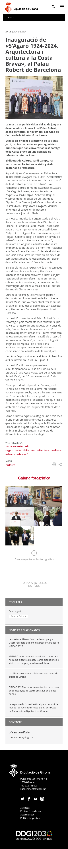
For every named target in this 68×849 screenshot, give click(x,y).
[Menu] (62, 7)
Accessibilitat (27, 814)
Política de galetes (30, 818)
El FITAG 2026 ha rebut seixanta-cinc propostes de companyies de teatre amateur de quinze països (34, 690)
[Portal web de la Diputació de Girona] (30, 769)
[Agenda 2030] (34, 835)
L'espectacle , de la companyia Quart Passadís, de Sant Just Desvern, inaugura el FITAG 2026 (34, 643)
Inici (10, 17)
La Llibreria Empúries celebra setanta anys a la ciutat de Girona (33, 675)
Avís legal (25, 807)
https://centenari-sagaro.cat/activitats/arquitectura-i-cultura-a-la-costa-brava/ (33, 450)
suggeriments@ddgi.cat (33, 788)
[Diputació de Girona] (22, 7)
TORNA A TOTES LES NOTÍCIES (34, 584)
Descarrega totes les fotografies (34, 559)
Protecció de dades (30, 811)
